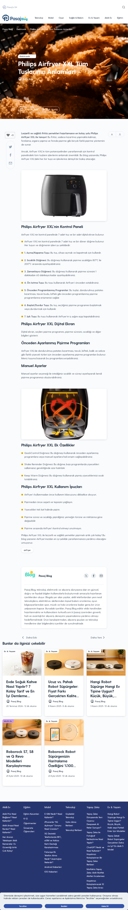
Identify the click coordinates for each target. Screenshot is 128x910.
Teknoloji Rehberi (74, 830)
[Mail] (10, 163)
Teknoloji (39, 17)
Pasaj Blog (7, 29)
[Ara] (124, 7)
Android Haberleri (53, 867)
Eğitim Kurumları (31, 813)
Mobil (51, 17)
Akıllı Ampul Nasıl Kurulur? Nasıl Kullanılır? (10, 829)
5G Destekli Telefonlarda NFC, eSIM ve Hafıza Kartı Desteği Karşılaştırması (53, 840)
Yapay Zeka (93, 807)
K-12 (26, 818)
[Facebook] (10, 155)
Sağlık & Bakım (76, 17)
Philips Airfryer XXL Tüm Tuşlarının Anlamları (51, 29)
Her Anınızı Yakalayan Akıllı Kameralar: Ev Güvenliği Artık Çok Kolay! (9, 844)
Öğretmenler (30, 823)
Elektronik (21, 29)
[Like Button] (8, 135)
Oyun (61, 17)
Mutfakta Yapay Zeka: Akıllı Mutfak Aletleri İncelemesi (95, 872)
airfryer (27, 550)
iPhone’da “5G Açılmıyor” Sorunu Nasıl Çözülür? (52, 825)
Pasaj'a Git (12, 7)
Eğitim (120, 17)
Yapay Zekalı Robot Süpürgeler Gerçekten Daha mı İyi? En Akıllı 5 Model (116, 842)
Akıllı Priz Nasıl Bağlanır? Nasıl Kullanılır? (9, 817)
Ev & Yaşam (94, 17)
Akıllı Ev (108, 17)
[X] (86, 575)
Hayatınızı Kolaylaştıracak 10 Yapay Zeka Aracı (95, 884)
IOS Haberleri (50, 871)
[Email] (101, 575)
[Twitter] (10, 147)
